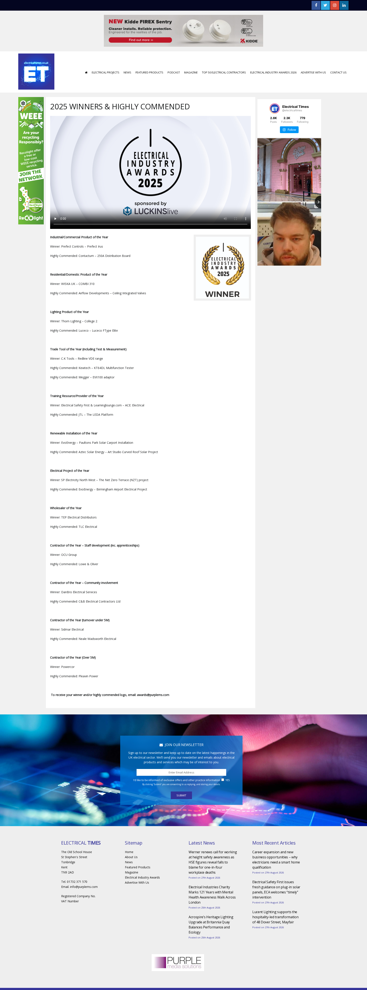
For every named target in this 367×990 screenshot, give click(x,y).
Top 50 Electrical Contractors (224, 60)
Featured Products (149, 60)
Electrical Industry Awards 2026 (273, 60)
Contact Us (338, 60)
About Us (131, 844)
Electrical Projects (105, 60)
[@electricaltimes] (274, 96)
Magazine (191, 60)
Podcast (174, 60)
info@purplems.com (84, 874)
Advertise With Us (313, 60)
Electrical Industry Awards (142, 865)
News (127, 60)
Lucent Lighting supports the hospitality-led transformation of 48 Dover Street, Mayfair (275, 904)
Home (129, 839)
